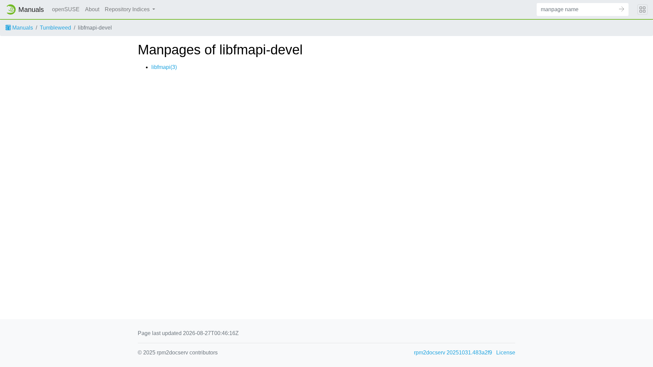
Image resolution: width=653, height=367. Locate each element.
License (505, 352)
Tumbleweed (55, 28)
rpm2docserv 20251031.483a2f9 (453, 352)
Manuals (22, 28)
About (92, 9)
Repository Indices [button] (128, 9)
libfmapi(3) (164, 67)
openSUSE (66, 9)
